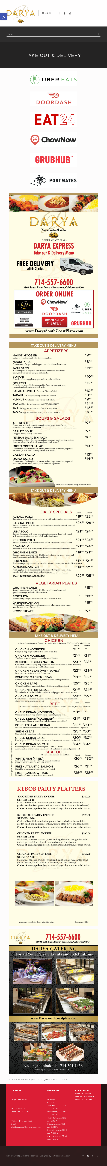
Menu (48, 13)
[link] (3, 16)
